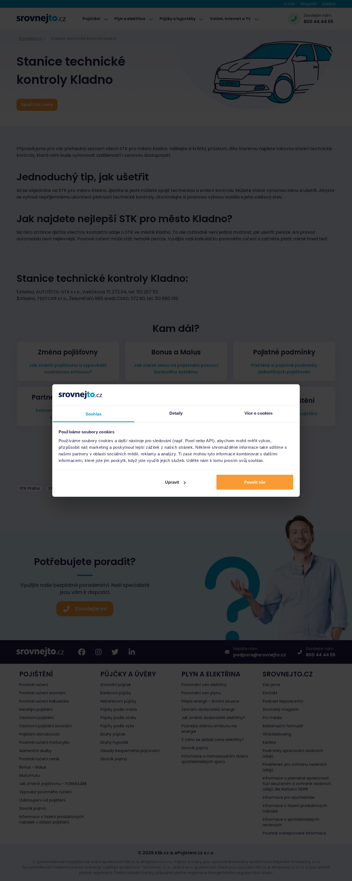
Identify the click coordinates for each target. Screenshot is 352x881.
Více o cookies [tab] (258, 413)
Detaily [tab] (176, 413)
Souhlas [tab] (93, 413)
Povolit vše (254, 482)
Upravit (172, 482)
